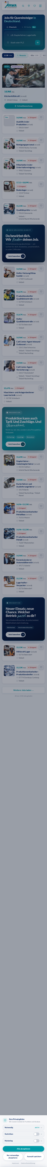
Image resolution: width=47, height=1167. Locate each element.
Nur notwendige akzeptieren (13, 1156)
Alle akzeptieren (23, 1149)
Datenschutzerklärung (28, 1163)
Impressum (15, 1163)
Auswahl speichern (34, 1156)
